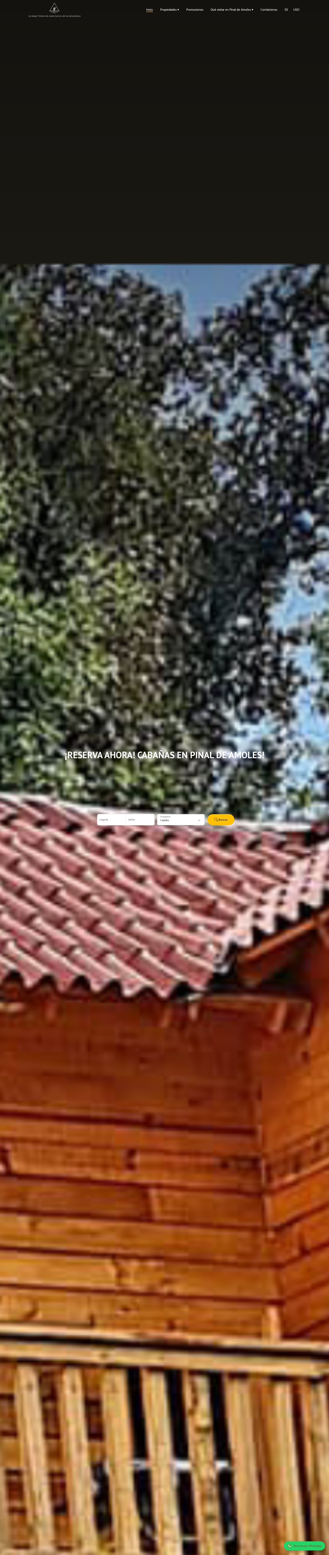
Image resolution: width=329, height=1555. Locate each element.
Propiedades (169, 9)
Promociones (194, 9)
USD (296, 9)
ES (286, 9)
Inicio (149, 9)
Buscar (223, 819)
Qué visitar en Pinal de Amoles (232, 9)
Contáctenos (268, 9)
